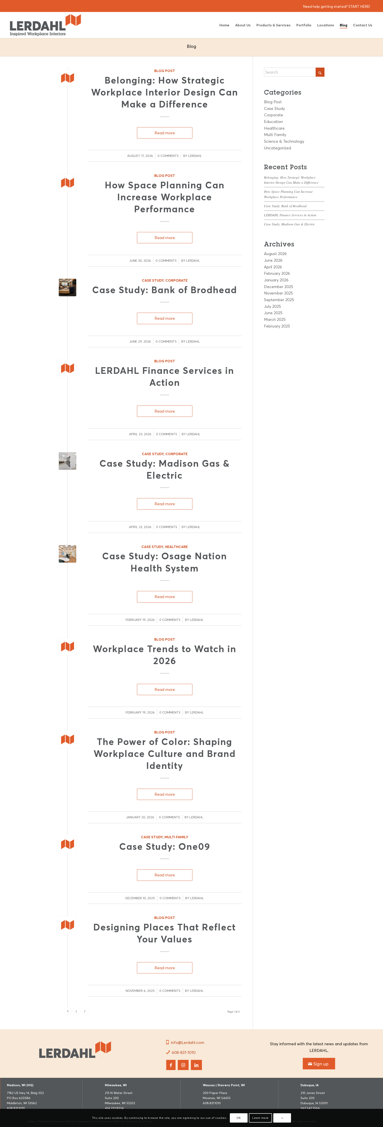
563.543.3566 (310, 1108)
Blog (191, 46)
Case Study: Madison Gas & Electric (289, 224)
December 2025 (278, 286)
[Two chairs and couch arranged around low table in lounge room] (67, 287)
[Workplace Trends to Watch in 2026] (67, 646)
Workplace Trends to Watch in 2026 (164, 655)
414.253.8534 (114, 1108)
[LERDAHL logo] (75, 1050)
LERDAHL (195, 156)
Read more (164, 132)
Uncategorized (277, 147)
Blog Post (164, 70)
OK (238, 1117)
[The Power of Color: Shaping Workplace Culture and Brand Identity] (67, 739)
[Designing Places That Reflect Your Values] (67, 925)
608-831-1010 (183, 1052)
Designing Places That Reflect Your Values (164, 933)
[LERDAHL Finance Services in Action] (67, 368)
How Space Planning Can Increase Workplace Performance (165, 197)
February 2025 (277, 326)
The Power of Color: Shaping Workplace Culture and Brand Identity (165, 754)
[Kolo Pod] (67, 461)
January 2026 (276, 280)
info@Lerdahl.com (187, 1042)
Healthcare (176, 546)
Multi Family (176, 837)
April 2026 (273, 266)
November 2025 (278, 293)
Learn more (260, 1117)
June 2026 (273, 260)
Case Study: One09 (164, 846)
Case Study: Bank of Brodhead (164, 290)
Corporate (176, 280)
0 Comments (168, 156)
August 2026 (275, 253)
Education (273, 121)
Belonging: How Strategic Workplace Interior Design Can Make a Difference (164, 92)
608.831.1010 (16, 1108)
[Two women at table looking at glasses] (67, 554)
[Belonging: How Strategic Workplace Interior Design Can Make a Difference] (67, 78)
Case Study (153, 280)
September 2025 (279, 299)
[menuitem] (224, 25)
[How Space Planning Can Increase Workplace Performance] (67, 183)
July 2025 (272, 306)
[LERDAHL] (45, 25)
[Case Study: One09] (67, 844)
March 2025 (274, 319)
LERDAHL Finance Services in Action (164, 376)
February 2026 (277, 273)
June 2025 (273, 312)
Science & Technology (284, 141)
